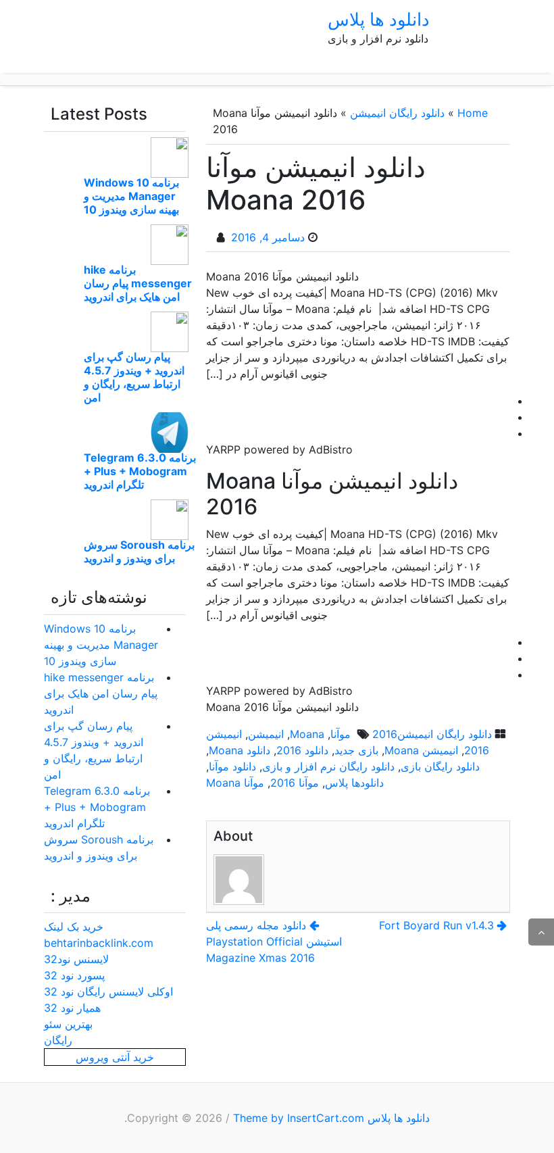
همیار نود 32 (72, 1007)
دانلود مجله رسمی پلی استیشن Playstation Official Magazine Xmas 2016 (274, 941)
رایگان (58, 1040)
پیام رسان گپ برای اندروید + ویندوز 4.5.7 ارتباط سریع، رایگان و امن (134, 377)
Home (472, 113)
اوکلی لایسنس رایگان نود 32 (108, 991)
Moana (307, 734)
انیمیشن (266, 734)
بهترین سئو (68, 1024)
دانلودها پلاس (354, 782)
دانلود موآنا (232, 766)
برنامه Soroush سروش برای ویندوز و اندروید (139, 551)
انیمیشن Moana (421, 750)
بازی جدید (356, 750)
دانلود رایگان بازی (440, 766)
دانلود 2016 (302, 750)
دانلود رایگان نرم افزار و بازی (328, 766)
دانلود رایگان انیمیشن (397, 113)
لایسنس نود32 (76, 959)
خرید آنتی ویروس (115, 1057)
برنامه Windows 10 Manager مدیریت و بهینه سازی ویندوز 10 (131, 196)
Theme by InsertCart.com (298, 1118)
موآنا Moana (235, 782)
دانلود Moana (239, 750)
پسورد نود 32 (74, 975)
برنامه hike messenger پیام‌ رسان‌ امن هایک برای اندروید (138, 283)
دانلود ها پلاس (379, 19)
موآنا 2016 (294, 782)
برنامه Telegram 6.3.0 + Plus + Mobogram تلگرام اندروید (140, 471)
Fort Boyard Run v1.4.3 (436, 925)
